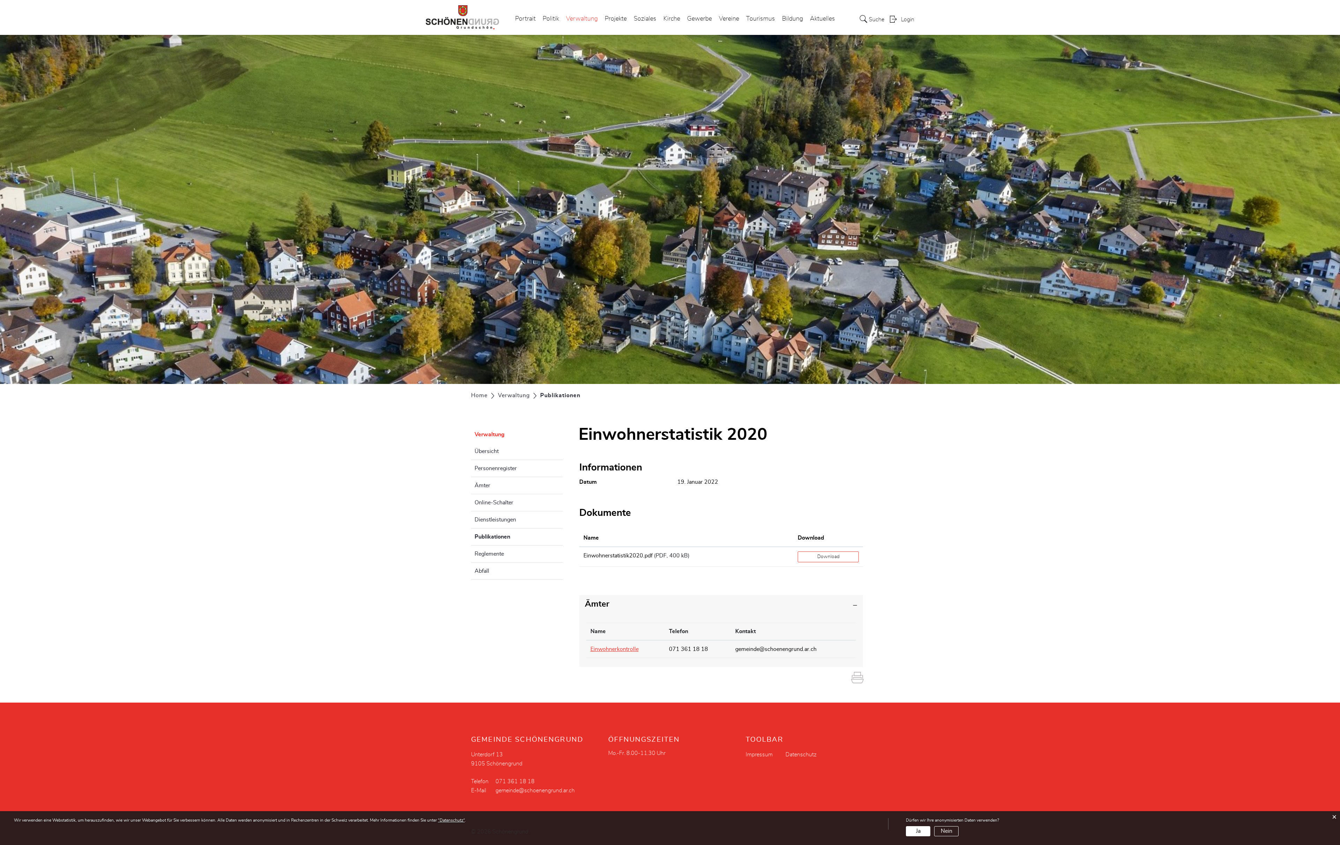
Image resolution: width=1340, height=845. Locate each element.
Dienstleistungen (495, 519)
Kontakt (745, 631)
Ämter (482, 485)
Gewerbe (699, 19)
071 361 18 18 (688, 649)
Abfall (482, 571)
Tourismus (760, 19)
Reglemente (489, 554)
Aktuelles (822, 19)
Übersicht (487, 451)
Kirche (671, 19)
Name (591, 538)
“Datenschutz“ (451, 820)
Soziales (645, 19)
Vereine (729, 19)
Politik (551, 19)
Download (811, 538)
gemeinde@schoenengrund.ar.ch (776, 649)
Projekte (616, 19)
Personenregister (496, 468)
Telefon (678, 631)
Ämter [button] (597, 604)
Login (907, 19)
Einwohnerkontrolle (614, 649)
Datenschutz (801, 754)
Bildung (792, 19)
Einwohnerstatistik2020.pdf (618, 555)
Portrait (525, 19)
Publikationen (510, 537)
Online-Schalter (494, 502)
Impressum (759, 754)
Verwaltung (582, 19)
